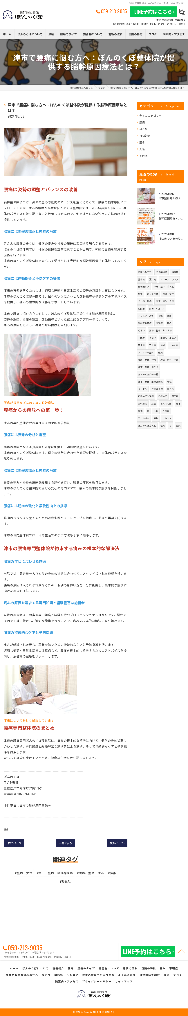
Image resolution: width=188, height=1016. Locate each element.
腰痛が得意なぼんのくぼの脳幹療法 (29, 402)
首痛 (160, 315)
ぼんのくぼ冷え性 (147, 425)
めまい (141, 330)
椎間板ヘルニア (168, 337)
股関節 (141, 308)
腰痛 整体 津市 (169, 359)
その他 (143, 156)
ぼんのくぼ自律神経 (148, 374)
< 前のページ (13, 843)
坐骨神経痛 (161, 272)
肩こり (143, 129)
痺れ (156, 418)
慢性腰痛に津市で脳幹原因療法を (27, 805)
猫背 (162, 425)
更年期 (152, 279)
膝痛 (153, 403)
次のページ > (117, 843)
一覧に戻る (65, 843)
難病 (178, 425)
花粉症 (166, 410)
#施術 (112, 873)
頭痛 (169, 315)
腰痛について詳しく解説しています (29, 720)
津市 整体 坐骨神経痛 (150, 381)
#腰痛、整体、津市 (90, 873)
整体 (140, 410)
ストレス (167, 418)
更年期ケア (143, 286)
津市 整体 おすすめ (160, 330)
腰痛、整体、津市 (147, 359)
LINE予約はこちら (153, 11)
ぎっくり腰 (152, 293)
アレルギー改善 (146, 315)
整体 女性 (168, 293)
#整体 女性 (23, 873)
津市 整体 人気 (165, 301)
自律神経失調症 (146, 396)
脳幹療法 (142, 403)
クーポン (142, 389)
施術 (140, 293)
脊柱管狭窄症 (144, 323)
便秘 (162, 345)
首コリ (152, 337)
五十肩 (152, 345)
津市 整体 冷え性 (164, 286)
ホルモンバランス (169, 279)
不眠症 (141, 337)
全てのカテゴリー (150, 115)
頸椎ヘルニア (144, 272)
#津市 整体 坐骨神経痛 (55, 873)
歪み (142, 142)
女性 (142, 149)
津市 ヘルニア (157, 308)
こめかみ (173, 345)
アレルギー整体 (146, 352)
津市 (178, 403)
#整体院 (65, 881)
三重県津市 (157, 389)
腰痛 (6, 829)
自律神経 (145, 136)
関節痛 (175, 396)
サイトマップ (124, 981)
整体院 (141, 279)
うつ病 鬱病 (144, 301)
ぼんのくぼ (166, 403)
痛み (169, 323)
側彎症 (159, 323)
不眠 (156, 410)
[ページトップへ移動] (181, 951)
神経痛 (175, 272)
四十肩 (141, 345)
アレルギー (143, 418)
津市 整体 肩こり (148, 366)
